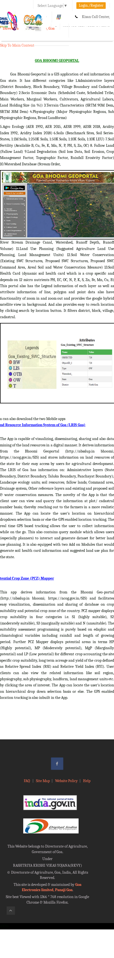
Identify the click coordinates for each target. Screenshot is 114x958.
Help (86, 780)
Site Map (43, 780)
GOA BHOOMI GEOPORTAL (57, 60)
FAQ (27, 780)
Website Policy (66, 780)
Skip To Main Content (17, 45)
